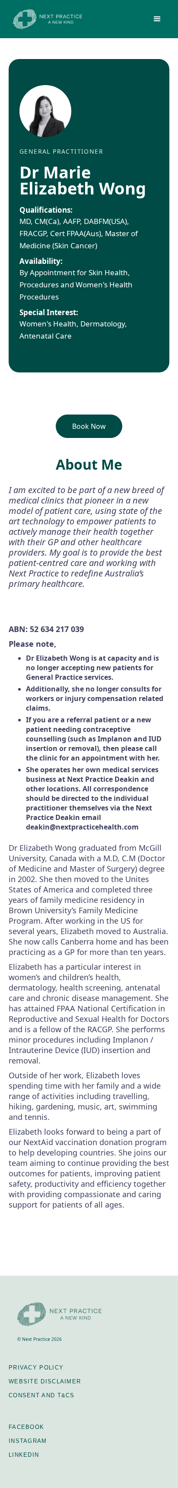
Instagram (28, 1441)
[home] (45, 19)
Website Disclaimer (45, 1381)
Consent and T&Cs (42, 1395)
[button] (157, 19)
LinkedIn (24, 1455)
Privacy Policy (36, 1367)
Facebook (26, 1427)
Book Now (89, 426)
